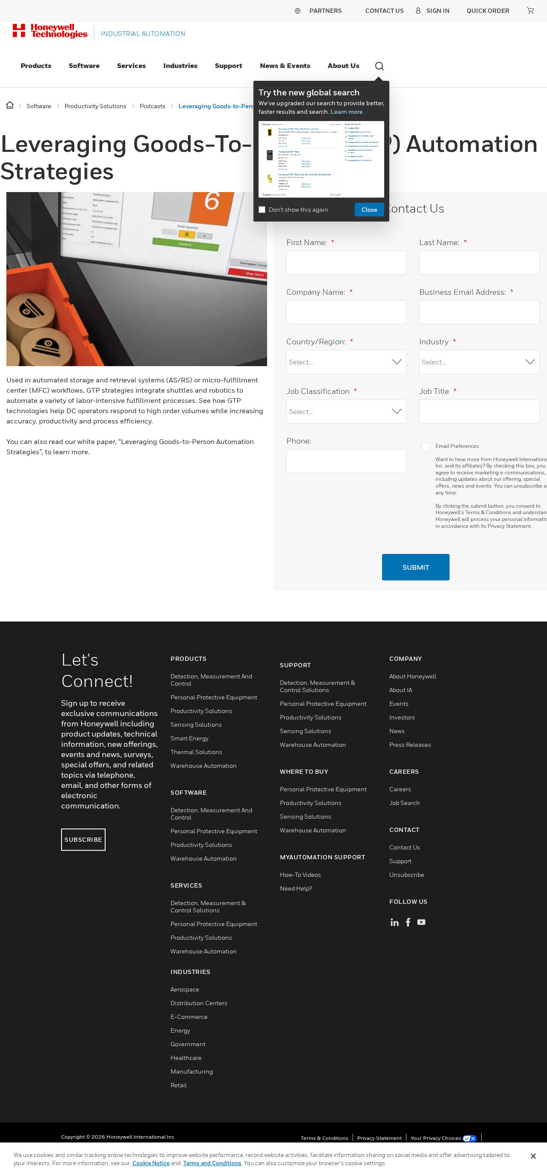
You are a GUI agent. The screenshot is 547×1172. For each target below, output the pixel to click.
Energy (180, 1030)
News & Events (285, 65)
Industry (437, 341)
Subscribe (83, 839)
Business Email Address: (466, 291)
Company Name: (319, 291)
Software (84, 65)
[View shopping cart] (530, 10)
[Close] (533, 1156)
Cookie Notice (151, 1163)
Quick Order (488, 10)
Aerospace (185, 989)
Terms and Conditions (212, 1163)
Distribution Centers (199, 1002)
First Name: (310, 242)
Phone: (298, 440)
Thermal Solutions (196, 751)
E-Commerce (189, 1016)
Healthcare (186, 1057)
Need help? (296, 888)
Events (399, 703)
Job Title (437, 391)
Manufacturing (192, 1071)
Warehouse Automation (204, 765)
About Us (343, 65)
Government (188, 1044)
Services (131, 65)
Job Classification (321, 391)
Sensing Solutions (196, 724)
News (397, 730)
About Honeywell (412, 676)
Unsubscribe (406, 874)
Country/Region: (319, 341)
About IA (400, 689)
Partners (325, 10)
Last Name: (443, 242)
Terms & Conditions (488, 512)
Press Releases (410, 744)
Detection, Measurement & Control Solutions (208, 906)
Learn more (346, 111)
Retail (179, 1085)
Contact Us (404, 847)
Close (369, 209)
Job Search (404, 802)
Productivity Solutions (201, 710)
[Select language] (297, 10)
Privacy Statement (509, 526)
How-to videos (300, 874)
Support (228, 65)
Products (36, 65)
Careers (400, 789)
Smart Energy (190, 738)
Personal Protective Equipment (214, 697)
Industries (180, 65)
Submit (416, 567)
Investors (402, 717)
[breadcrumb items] (10, 105)
